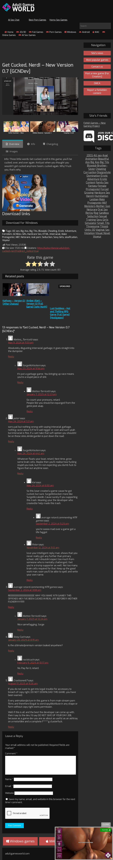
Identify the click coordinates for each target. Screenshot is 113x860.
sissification (71, 237)
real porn (36, 237)
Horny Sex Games (58, 19)
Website (9, 793)
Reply (11, 356)
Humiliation (101, 196)
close (106, 824)
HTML (46, 234)
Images (14, 151)
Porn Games (55, 32)
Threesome (92, 226)
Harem (90, 196)
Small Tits (103, 223)
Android (86, 32)
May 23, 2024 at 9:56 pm (30, 368)
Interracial (55, 234)
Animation (91, 159)
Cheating (52, 230)
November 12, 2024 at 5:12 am (43, 547)
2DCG (90, 155)
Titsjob (104, 226)
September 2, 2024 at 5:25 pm (52, 523)
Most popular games (97, 59)
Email (9, 786)
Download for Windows (22, 223)
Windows (71, 32)
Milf (18, 237)
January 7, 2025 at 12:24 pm (32, 619)
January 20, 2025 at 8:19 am (23, 639)
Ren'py (89, 213)
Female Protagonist (96, 187)
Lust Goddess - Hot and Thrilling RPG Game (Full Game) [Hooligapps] (60, 313)
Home (10, 32)
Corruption (90, 172)
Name (9, 779)
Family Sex (102, 182)
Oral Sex (103, 209)
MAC (96, 32)
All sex (16, 230)
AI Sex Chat (13, 19)
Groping (89, 192)
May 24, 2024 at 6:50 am (40, 485)
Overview (14, 144)
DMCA (97, 83)
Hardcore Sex (34, 234)
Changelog (52, 144)
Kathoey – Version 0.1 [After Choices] (14, 302)
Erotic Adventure (67, 230)
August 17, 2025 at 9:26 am (23, 683)
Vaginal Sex (102, 230)
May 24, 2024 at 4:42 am (30, 453)
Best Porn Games (37, 19)
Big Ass (24, 230)
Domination (93, 176)
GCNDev (17, 234)
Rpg (96, 213)
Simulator (91, 223)
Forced (104, 189)
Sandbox (104, 213)
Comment (11, 753)
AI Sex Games (28, 35)
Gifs (24, 234)
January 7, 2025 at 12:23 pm (42, 394)
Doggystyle (104, 172)
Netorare (25, 237)
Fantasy (92, 186)
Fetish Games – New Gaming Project (95, 124)
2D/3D (22, 32)
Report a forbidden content (97, 91)
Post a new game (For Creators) (97, 75)
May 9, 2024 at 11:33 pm (21, 342)
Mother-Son (103, 206)
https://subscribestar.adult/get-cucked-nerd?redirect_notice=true (36, 249)
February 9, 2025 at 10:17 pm (32, 662)
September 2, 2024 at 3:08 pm (24, 590)
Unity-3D (90, 230)
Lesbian (94, 199)
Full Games (37, 32)
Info (33, 144)
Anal (105, 155)
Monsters (89, 206)
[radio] (28, 264)
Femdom (7, 234)
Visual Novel (102, 233)
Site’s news (97, 53)
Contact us (97, 66)
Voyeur (6, 240)
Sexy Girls (58, 237)
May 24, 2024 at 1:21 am (21, 421)
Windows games (22, 841)
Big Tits (33, 230)
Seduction (47, 237)
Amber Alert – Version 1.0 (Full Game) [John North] (36, 303)
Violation (89, 233)
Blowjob (42, 230)
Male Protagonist (96, 201)
